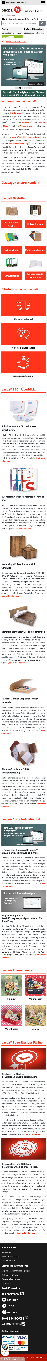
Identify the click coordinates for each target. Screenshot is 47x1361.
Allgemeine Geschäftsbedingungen (15, 1270)
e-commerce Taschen (11, 224)
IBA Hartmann (16, 112)
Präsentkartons (35, 224)
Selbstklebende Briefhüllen (35, 275)
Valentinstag (11, 1029)
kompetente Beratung (18, 143)
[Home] (2, 41)
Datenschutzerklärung (10, 1278)
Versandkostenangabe (10, 1256)
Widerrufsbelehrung (9, 1274)
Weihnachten (35, 999)
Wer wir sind (6, 1252)
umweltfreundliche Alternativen (25, 137)
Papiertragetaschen (35, 250)
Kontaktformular (8, 1260)
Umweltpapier (11, 275)
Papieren (25, 122)
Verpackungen (26, 125)
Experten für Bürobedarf (16, 41)
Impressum (5, 1283)
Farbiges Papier (12, 250)
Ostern (35, 1029)
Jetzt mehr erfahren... (23, 528)
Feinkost (11, 999)
